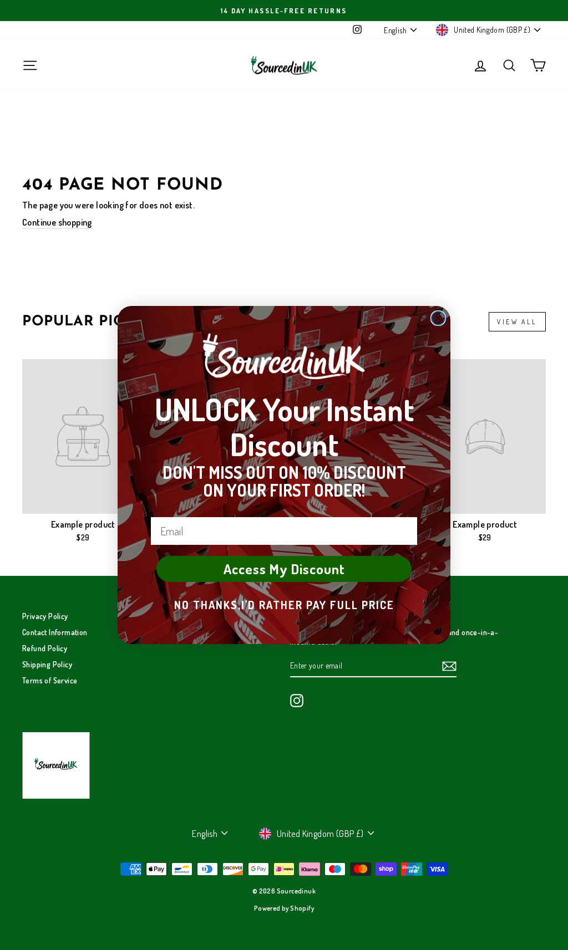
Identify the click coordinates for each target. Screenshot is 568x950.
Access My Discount (284, 569)
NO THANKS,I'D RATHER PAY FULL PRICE (284, 604)
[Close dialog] (438, 318)
